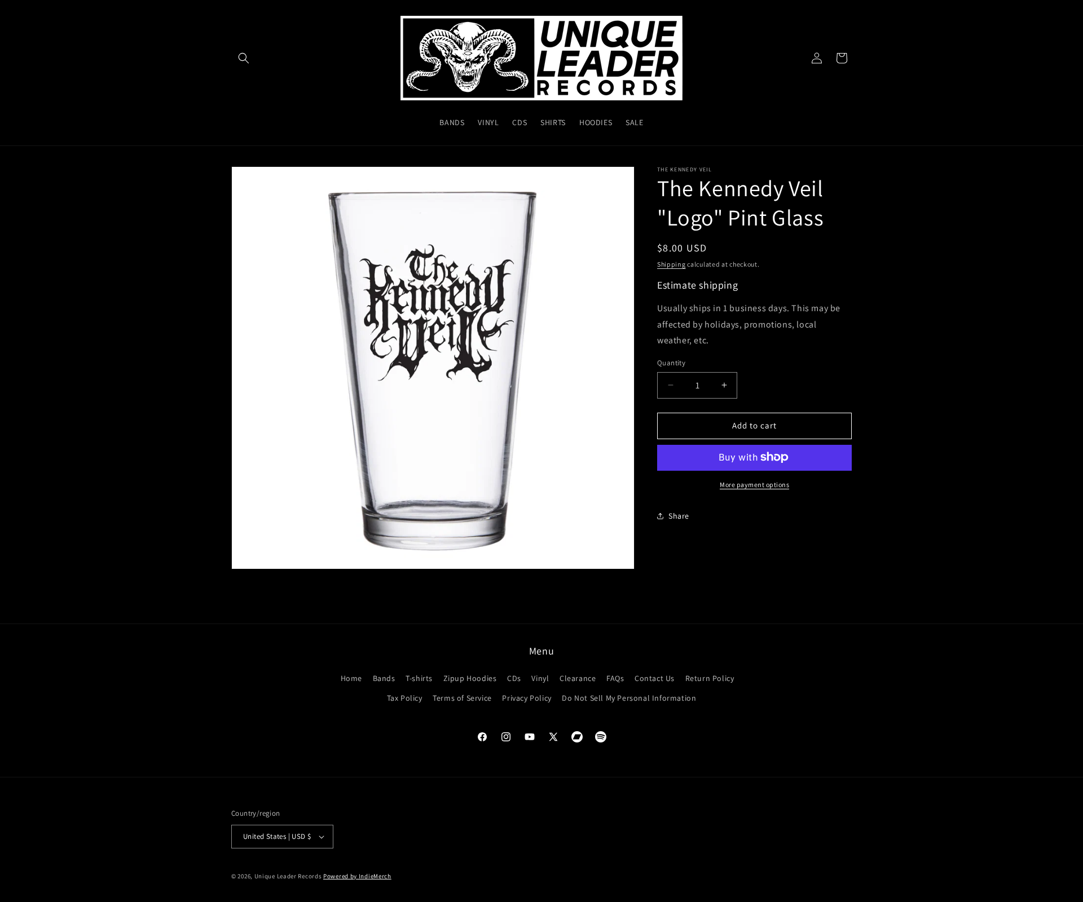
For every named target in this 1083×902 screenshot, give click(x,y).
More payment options (754, 484)
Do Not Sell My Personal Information (629, 698)
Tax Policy (404, 698)
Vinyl (540, 678)
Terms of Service (462, 698)
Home (351, 678)
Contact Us (655, 678)
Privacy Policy (526, 698)
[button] (243, 58)
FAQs (615, 678)
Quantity (671, 363)
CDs (514, 678)
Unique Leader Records (288, 876)
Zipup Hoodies (470, 678)
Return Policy (709, 678)
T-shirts (419, 678)
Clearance (578, 678)
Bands (384, 678)
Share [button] (678, 516)
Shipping (671, 264)
